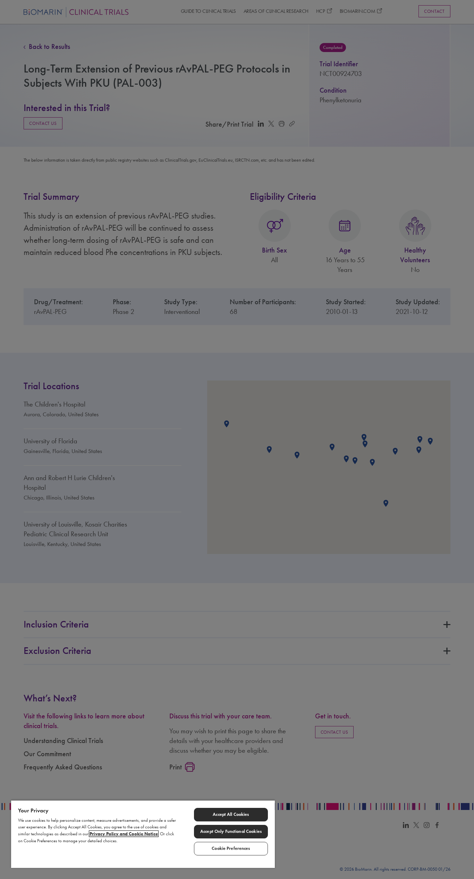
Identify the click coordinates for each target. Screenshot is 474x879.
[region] (143, 834)
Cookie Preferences (231, 848)
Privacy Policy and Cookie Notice (124, 833)
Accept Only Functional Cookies (231, 831)
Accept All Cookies (231, 814)
